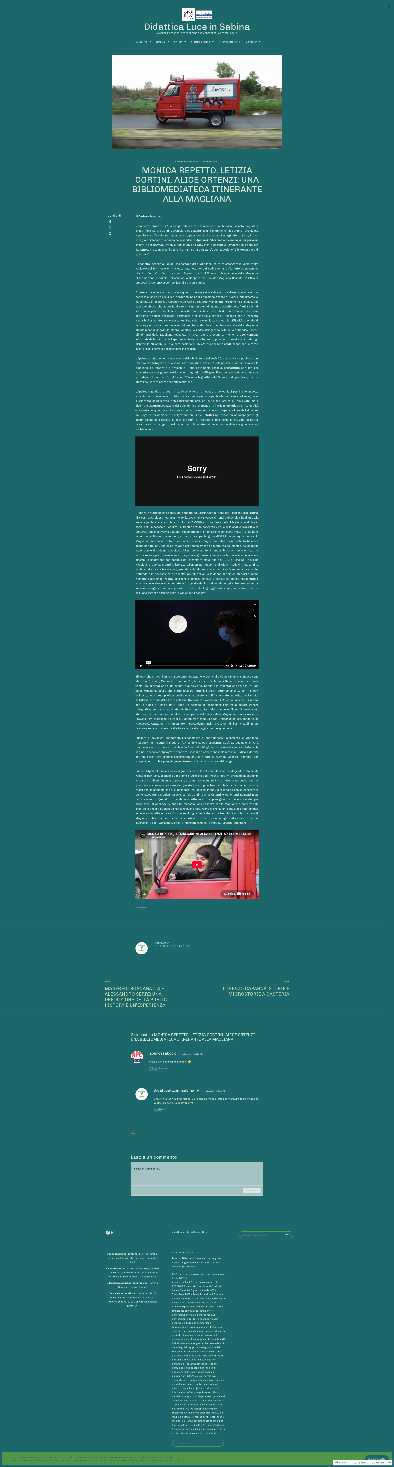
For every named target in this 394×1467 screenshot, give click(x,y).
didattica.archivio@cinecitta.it (190, 1232)
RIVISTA (178, 42)
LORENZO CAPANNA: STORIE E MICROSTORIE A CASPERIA (256, 991)
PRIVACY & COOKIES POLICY (173, 1460)
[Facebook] (107, 1232)
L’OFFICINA (251, 42)
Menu (388, 6)
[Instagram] (113, 1232)
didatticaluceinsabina (188, 162)
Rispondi (153, 1070)
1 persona (163, 1068)
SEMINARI (161, 42)
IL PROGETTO (141, 42)
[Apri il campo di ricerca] (388, 6)
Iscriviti (220, 1441)
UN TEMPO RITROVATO (229, 42)
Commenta (252, 1190)
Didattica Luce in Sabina (197, 26)
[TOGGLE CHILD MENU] (150, 42)
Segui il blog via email (185, 1253)
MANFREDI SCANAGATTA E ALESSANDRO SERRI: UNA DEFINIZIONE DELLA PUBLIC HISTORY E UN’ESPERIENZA (136, 997)
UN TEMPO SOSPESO (200, 42)
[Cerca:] (266, 1234)
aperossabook (162, 1053)
